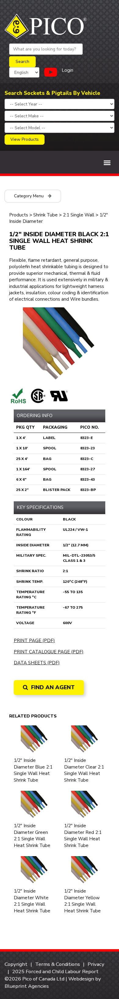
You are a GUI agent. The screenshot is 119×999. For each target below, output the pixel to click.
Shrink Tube (45, 215)
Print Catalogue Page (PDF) (49, 652)
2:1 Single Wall (78, 215)
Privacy (96, 964)
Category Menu (29, 196)
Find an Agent (52, 687)
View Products (24, 139)
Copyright (16, 964)
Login (67, 70)
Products (18, 215)
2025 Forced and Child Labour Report (55, 971)
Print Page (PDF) (34, 641)
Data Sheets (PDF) (37, 663)
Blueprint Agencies (27, 986)
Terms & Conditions (57, 964)
